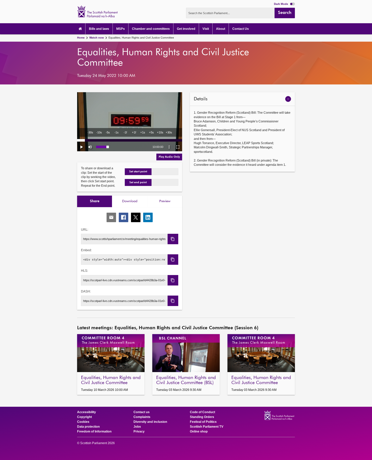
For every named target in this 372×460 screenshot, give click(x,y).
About (220, 28)
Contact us (141, 412)
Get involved (186, 28)
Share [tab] (94, 201)
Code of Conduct (202, 412)
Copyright (84, 417)
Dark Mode (281, 3)
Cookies (83, 421)
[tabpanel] (129, 258)
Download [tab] (129, 201)
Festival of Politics (203, 421)
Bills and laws (99, 28)
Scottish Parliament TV (206, 426)
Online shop (199, 431)
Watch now (96, 37)
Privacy (139, 431)
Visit (205, 28)
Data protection (88, 426)
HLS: (84, 270)
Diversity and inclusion (150, 421)
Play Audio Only (169, 157)
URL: (84, 229)
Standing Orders (202, 417)
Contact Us (240, 28)
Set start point (138, 171)
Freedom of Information (94, 431)
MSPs (120, 28)
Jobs (137, 426)
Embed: (86, 250)
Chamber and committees (151, 28)
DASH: (86, 291)
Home (81, 37)
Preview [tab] (164, 201)
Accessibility (86, 412)
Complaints (141, 417)
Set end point (138, 182)
